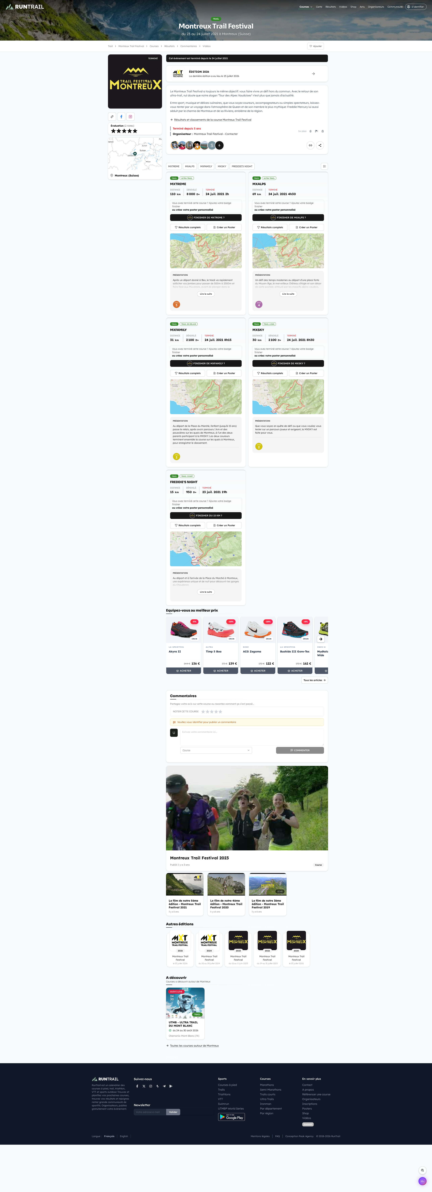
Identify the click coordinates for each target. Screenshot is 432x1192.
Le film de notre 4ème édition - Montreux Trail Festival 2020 (226, 904)
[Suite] (321, 639)
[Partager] (320, 145)
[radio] (113, 131)
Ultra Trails (267, 1099)
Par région (266, 1113)
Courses (304, 6)
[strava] (157, 1086)
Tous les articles (313, 680)
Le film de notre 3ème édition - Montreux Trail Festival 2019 (268, 904)
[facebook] (121, 117)
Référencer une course (316, 1094)
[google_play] (171, 1086)
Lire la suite (206, 294)
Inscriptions (309, 1103)
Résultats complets (190, 227)
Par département (271, 1108)
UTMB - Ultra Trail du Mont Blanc (183, 1024)
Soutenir (308, 1124)
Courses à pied (227, 1085)
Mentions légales (260, 1136)
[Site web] (112, 117)
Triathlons (224, 1094)
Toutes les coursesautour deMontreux (194, 1045)
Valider (173, 1112)
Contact (307, 1085)
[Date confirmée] (170, 1030)
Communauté (395, 6)
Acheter (185, 670)
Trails (221, 1089)
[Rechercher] (422, 1170)
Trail (110, 46)
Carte (319, 6)
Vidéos (343, 6)
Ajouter (317, 46)
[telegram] (164, 1086)
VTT (220, 1099)
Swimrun (223, 1103)
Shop (353, 6)
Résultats (331, 6)
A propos (308, 1089)
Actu (362, 6)
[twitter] (144, 1086)
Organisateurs (376, 6)
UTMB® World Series (231, 1108)
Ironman (265, 1103)
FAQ (277, 1136)
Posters (307, 1108)
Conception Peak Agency (299, 1136)
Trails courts (267, 1094)
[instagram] (130, 117)
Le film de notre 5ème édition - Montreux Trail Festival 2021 (185, 904)
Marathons (267, 1085)
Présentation (180, 275)
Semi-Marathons (270, 1089)
